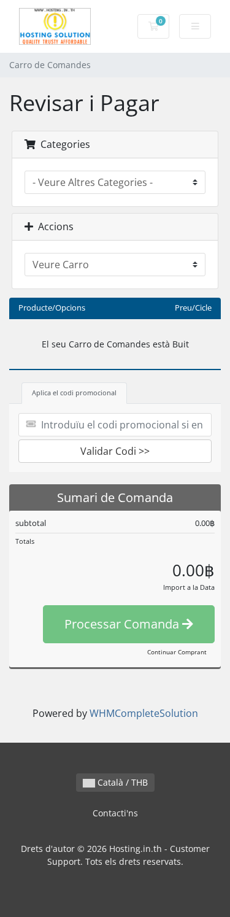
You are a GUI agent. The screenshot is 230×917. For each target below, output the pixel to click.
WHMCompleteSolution (144, 713)
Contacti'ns (115, 813)
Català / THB (121, 782)
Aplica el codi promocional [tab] (74, 392)
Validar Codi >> (115, 451)
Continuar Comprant (177, 652)
